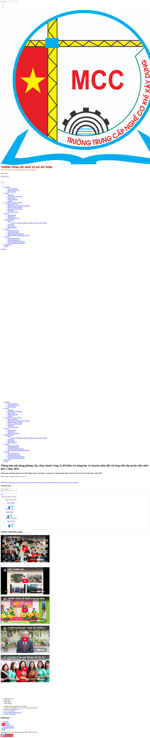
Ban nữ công (11, 226)
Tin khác (10, 201)
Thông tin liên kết (12, 199)
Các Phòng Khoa (9, 726)
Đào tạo (6, 213)
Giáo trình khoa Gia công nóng (16, 241)
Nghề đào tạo (11, 216)
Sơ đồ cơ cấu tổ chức (13, 190)
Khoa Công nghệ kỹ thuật (15, 209)
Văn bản (7, 229)
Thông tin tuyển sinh (13, 218)
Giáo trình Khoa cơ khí (14, 240)
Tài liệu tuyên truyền (13, 232)
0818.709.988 (10, 512)
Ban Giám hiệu (12, 191)
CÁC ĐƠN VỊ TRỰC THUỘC (13, 202)
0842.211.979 (11, 521)
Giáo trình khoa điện (13, 238)
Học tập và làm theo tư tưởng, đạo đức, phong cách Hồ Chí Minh (29, 223)
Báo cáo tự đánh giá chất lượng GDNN (18, 235)
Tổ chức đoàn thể (9, 220)
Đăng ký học (7, 244)
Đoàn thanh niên (12, 227)
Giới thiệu (7, 187)
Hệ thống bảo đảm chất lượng (16, 234)
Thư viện (7, 237)
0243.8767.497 (15, 709)
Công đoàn (11, 224)
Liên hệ (6, 246)
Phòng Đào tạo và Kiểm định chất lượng (19, 205)
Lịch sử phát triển (12, 188)
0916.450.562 (11, 502)
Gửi (2, 494)
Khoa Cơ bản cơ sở (13, 212)
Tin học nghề (11, 198)
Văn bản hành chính (13, 230)
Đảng (9, 221)
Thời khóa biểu (12, 215)
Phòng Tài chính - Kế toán (15, 207)
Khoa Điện (11, 210)
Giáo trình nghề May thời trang (16, 243)
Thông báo (11, 195)
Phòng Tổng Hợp (12, 204)
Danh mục (3, 249)
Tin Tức (6, 193)
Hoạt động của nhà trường (15, 196)
